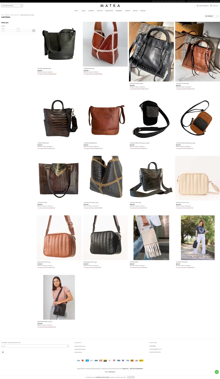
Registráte (206, 5)
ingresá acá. (126, 368)
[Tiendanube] (110, 372)
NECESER (142, 10)
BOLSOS (135, 10)
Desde (2, 28)
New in (84, 10)
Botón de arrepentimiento (136, 368)
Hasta (18, 28)
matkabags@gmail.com (155, 349)
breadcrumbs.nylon (15, 15)
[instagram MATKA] (2, 352)
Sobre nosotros (78, 352)
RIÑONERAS (119, 10)
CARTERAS (91, 10)
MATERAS (127, 10)
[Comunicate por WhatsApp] (217, 372)
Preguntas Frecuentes (80, 349)
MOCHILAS (100, 10)
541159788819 (152, 346)
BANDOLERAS (109, 10)
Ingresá (201, 5)
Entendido (131, 377)
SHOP (76, 10)
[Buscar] (21, 5)
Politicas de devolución (80, 346)
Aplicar (33, 30)
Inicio (2, 15)
